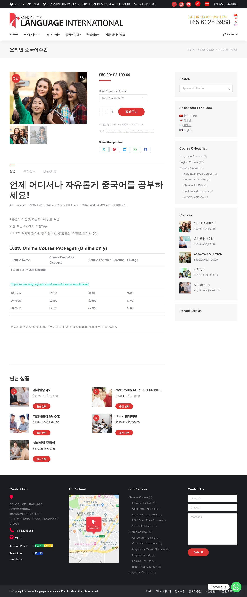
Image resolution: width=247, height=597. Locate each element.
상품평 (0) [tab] (49, 171)
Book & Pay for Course (113, 91)
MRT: (17, 537)
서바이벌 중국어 (44, 443)
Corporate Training (194, 179)
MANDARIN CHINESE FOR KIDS (138, 390)
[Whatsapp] (236, 587)
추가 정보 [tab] (29, 171)
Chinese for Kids (193, 185)
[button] (82, 77)
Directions (16, 559)
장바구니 (131, 112)
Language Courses (191, 156)
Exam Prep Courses (144, 566)
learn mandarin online (117, 131)
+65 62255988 (23, 530)
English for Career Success (148, 549)
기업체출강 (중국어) (46, 416)
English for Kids (141, 555)
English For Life (141, 560)
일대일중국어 (42, 390)
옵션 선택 (42, 406)
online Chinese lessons (142, 131)
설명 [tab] (12, 171)
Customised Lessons (196, 191)
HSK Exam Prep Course (198, 173)
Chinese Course (119, 124)
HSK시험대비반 (126, 416)
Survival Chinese (193, 196)
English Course (188, 162)
